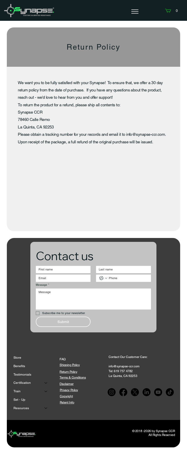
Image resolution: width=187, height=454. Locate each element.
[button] (176, 10)
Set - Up (19, 399)
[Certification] (46, 383)
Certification (22, 383)
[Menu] (134, 12)
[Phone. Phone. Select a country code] (103, 278)
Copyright (66, 396)
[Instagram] (112, 392)
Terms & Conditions (73, 377)
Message (42, 284)
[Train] (46, 391)
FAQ (63, 359)
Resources (21, 408)
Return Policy (68, 372)
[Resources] (46, 408)
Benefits (19, 366)
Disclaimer (67, 384)
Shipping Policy (70, 365)
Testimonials (22, 374)
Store (17, 357)
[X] (135, 392)
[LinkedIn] (147, 392)
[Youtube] (158, 392)
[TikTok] (170, 392)
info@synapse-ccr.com (145, 134)
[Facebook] (123, 392)
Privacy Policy (69, 390)
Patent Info (67, 402)
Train (17, 391)
